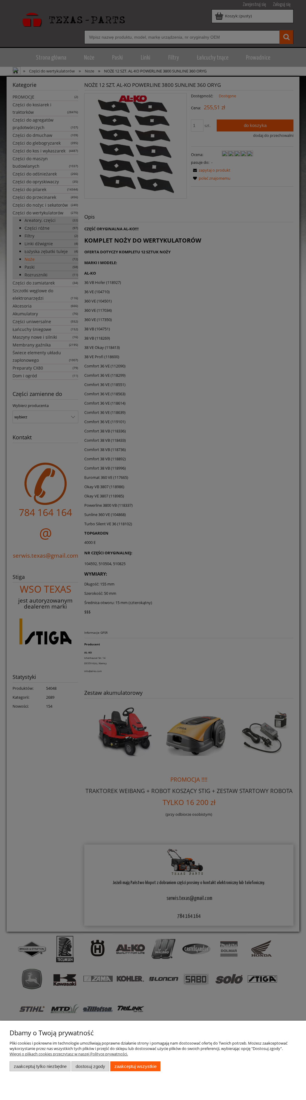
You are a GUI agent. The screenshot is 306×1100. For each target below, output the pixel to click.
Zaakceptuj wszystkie (135, 1066)
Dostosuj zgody (90, 1066)
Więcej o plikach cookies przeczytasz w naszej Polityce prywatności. (69, 1054)
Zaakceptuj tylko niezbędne (40, 1066)
